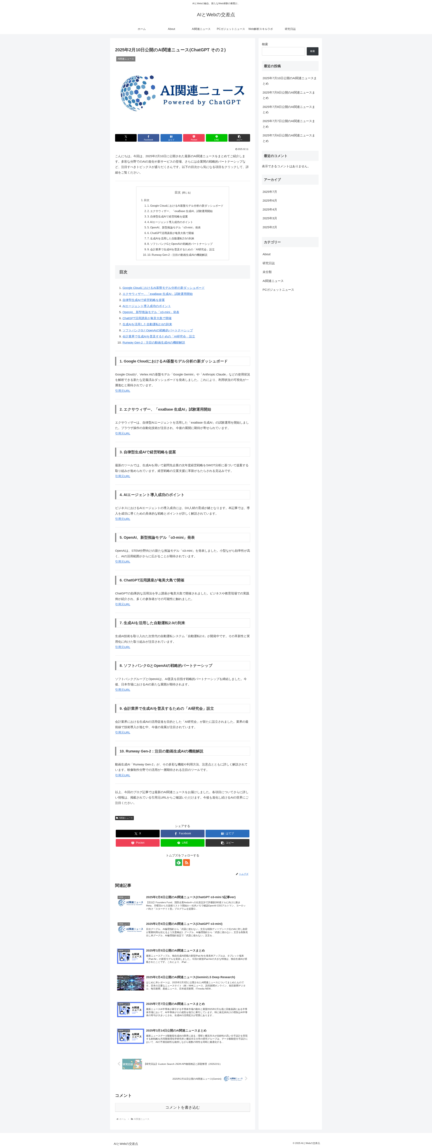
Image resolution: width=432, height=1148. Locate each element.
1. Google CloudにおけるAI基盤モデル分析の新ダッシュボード (185, 205)
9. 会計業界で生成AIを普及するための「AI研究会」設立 (181, 249)
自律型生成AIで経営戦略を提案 (144, 300)
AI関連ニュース (126, 818)
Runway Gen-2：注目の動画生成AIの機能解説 (154, 342)
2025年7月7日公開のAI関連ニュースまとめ (289, 123)
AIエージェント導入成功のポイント (147, 306)
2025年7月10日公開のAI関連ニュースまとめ (290, 80)
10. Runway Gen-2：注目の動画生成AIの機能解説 (177, 254)
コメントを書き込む (182, 1107)
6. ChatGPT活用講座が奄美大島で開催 (170, 232)
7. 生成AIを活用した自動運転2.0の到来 (170, 238)
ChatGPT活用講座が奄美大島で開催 (147, 318)
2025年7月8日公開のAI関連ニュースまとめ (289, 109)
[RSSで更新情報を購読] (186, 862)
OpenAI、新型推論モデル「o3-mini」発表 (151, 312)
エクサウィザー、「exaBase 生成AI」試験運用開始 (158, 294)
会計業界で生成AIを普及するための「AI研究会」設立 (159, 336)
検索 (265, 44)
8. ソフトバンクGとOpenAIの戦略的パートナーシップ (180, 243)
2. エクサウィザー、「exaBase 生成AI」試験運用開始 (180, 211)
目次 (178, 192)
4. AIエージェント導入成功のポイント (170, 222)
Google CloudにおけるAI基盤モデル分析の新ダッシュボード (164, 288)
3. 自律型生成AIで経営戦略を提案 (167, 216)
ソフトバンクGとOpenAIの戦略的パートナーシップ (158, 330)
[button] (239, 138)
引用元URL (122, 391)
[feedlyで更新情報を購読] (178, 862)
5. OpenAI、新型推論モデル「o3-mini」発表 (174, 227)
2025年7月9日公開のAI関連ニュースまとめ (289, 95)
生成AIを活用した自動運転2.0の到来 (147, 324)
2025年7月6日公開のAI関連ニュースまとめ (289, 138)
